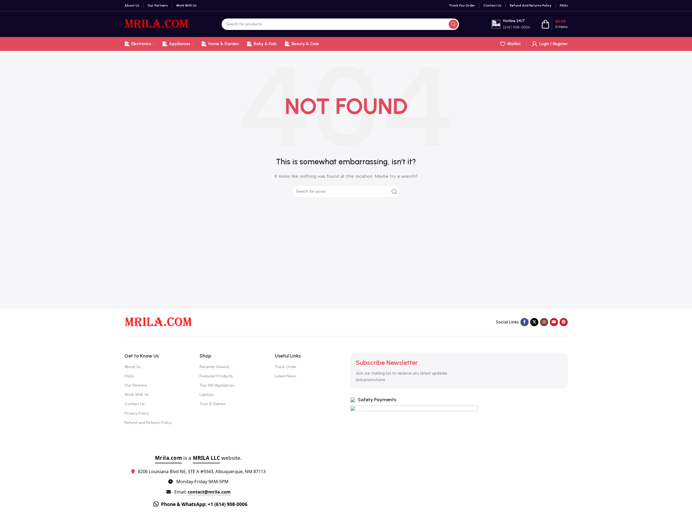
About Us (133, 367)
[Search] (453, 24)
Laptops (207, 394)
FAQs (129, 376)
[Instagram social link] (544, 322)
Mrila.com (168, 457)
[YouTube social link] (554, 322)
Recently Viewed (214, 367)
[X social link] (534, 322)
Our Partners (136, 385)
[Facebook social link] (524, 322)
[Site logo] (157, 23)
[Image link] (159, 321)
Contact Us (135, 404)
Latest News (285, 376)
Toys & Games (213, 404)
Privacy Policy (137, 413)
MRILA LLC (206, 457)
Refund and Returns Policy (148, 422)
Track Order (285, 367)
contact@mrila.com (209, 492)
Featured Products (216, 376)
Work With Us (137, 394)
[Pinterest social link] (564, 322)
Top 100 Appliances (217, 385)
